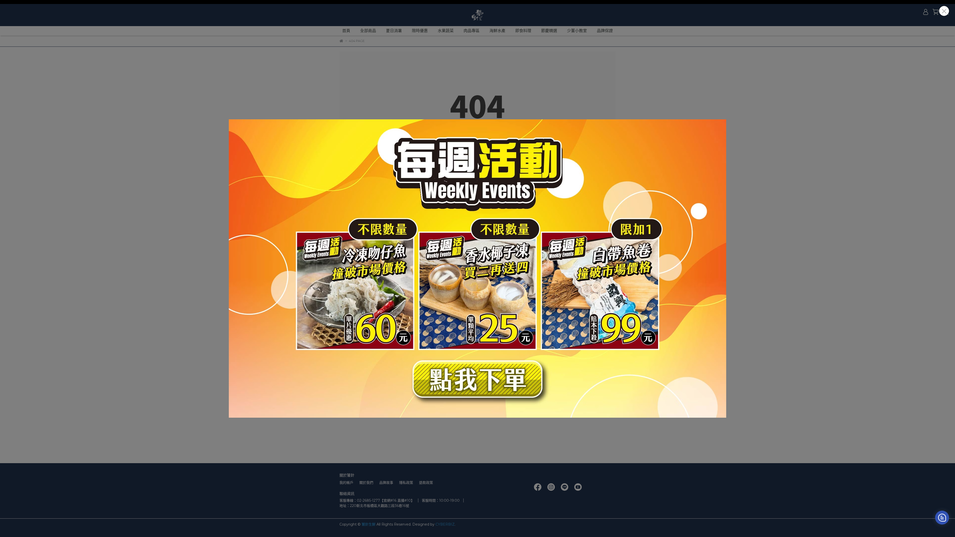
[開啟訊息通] (942, 518)
